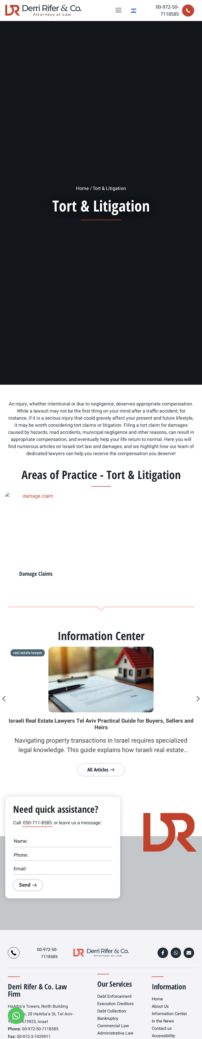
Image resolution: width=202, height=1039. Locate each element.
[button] (118, 11)
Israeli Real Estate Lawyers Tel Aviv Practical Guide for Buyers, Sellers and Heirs (101, 724)
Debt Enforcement (114, 996)
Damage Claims (36, 573)
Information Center (169, 1014)
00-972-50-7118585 (39, 1029)
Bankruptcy (107, 1018)
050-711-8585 (37, 822)
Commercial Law (113, 1026)
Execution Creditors (115, 1004)
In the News (163, 1021)
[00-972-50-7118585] (188, 10)
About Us (160, 1006)
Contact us (162, 1028)
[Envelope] (189, 953)
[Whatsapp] (176, 953)
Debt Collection (111, 1011)
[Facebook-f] (163, 953)
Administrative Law (115, 1033)
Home (82, 188)
